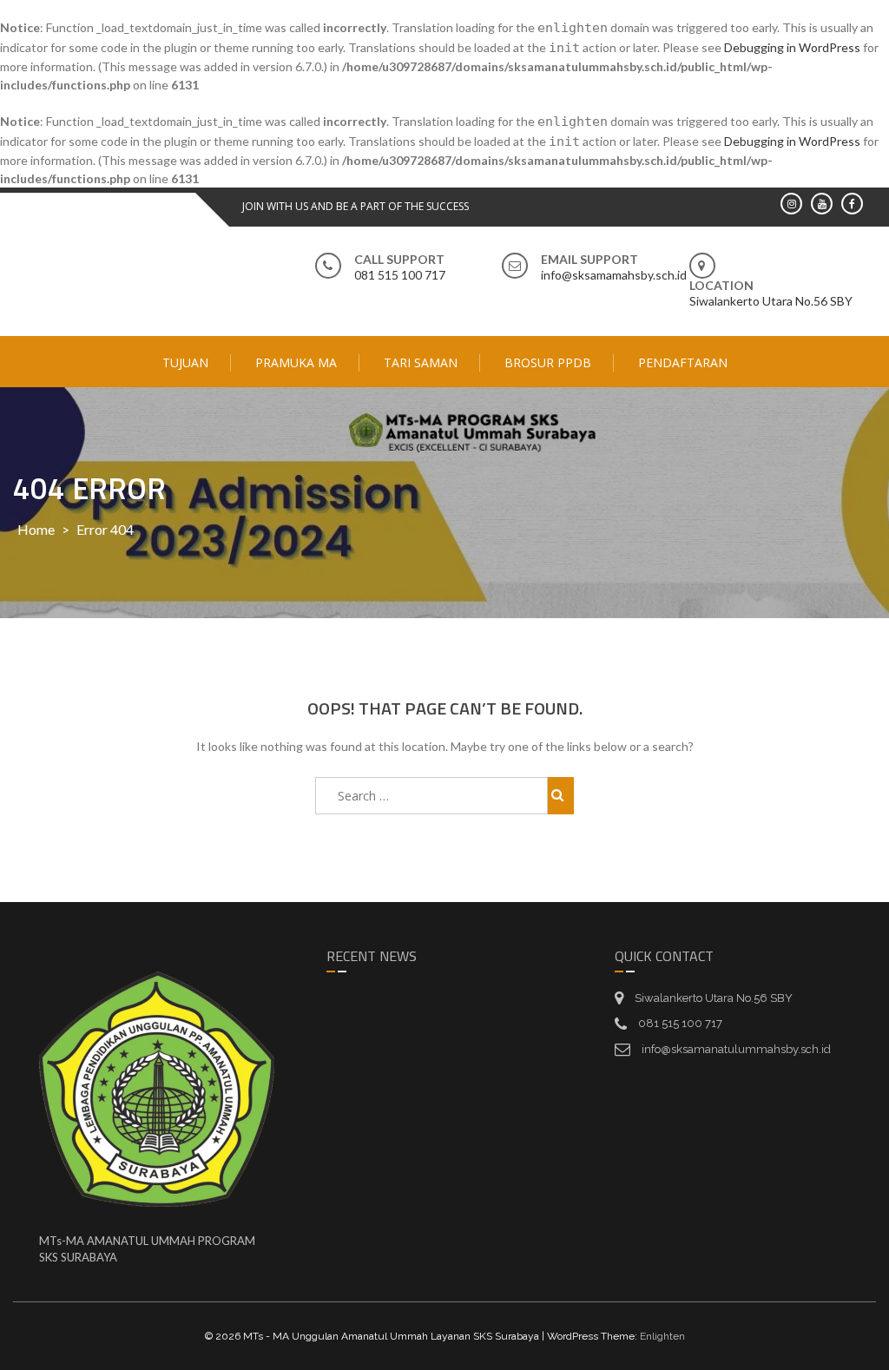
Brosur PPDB (547, 362)
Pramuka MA (296, 362)
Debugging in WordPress (792, 47)
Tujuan (185, 362)
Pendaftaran (683, 362)
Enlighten (662, 1336)
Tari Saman (421, 362)
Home (36, 529)
